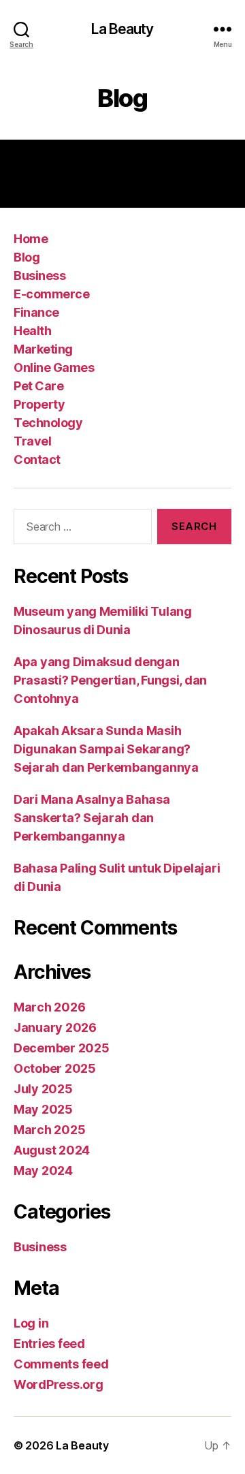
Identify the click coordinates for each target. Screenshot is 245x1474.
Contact (37, 459)
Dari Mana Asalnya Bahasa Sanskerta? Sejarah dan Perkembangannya (92, 817)
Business (39, 275)
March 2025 (49, 1130)
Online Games (54, 367)
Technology (48, 422)
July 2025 (43, 1089)
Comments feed (61, 1364)
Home (31, 239)
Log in (31, 1323)
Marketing (43, 349)
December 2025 (62, 1048)
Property (39, 404)
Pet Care (38, 386)
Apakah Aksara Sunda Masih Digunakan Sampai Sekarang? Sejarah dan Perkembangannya (106, 748)
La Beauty (122, 29)
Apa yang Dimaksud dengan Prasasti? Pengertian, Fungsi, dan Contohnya (110, 680)
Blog (26, 257)
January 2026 (55, 1027)
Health (32, 331)
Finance (36, 312)
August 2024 (52, 1150)
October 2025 (55, 1068)
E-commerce (51, 294)
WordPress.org (58, 1384)
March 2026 (49, 1007)
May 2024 (43, 1170)
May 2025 (43, 1109)
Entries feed (49, 1343)
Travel (32, 441)
